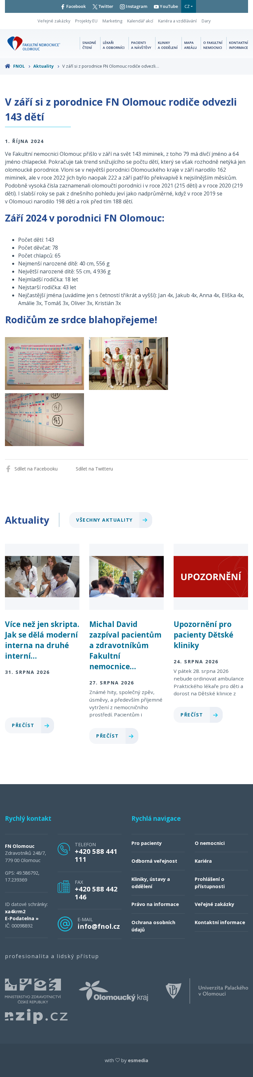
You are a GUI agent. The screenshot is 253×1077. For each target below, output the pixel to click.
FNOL (19, 66)
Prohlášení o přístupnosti (210, 882)
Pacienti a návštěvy (141, 45)
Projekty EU (86, 21)
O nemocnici (210, 843)
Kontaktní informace (238, 45)
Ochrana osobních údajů (153, 926)
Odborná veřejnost (154, 861)
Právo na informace (155, 904)
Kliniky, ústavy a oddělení (150, 882)
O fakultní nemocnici (212, 45)
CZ (187, 6)
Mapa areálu (190, 45)
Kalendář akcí (140, 21)
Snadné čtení (89, 45)
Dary (206, 21)
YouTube (168, 6)
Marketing (112, 21)
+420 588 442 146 (96, 893)
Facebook (75, 6)
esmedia (138, 1060)
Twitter (106, 6)
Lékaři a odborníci (114, 45)
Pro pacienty (146, 843)
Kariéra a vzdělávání (177, 21)
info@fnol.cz (98, 926)
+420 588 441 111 (96, 855)
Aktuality (44, 66)
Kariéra (203, 861)
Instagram (136, 6)
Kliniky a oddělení (168, 45)
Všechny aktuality (105, 520)
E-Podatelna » (22, 918)
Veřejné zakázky (54, 21)
